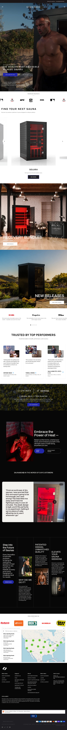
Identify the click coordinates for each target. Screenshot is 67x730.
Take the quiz (26, 74)
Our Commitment (33, 404)
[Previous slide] (4, 141)
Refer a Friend (32, 677)
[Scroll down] (33, 90)
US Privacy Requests (60, 725)
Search (33, 724)
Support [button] (17, 673)
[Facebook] (2, 727)
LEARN (3, 677)
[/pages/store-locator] (16, 623)
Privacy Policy (39, 724)
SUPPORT (4, 679)
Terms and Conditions (18, 688)
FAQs (16, 677)
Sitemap (63, 724)
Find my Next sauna (51, 451)
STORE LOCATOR (6, 682)
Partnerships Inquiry (33, 692)
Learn (29, 687)
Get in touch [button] (56, 673)
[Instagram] (7, 727)
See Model (33, 177)
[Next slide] (62, 141)
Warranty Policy (19, 685)
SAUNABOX (26, 724)
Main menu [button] (5, 673)
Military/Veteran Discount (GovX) (32, 682)
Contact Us (18, 675)
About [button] (29, 673)
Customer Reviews (33, 675)
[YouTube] (9, 727)
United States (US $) (7, 721)
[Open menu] (4, 7)
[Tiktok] (4, 727)
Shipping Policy (19, 683)
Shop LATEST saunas (56, 302)
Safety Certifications (33, 679)
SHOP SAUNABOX (6, 675)
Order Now (8, 582)
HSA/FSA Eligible (32, 685)
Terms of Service (47, 724)
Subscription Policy (56, 724)
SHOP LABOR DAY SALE (10, 74)
